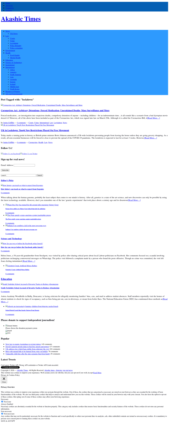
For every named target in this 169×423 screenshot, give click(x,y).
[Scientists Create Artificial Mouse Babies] (21, 265)
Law (7, 36)
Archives (9, 10)
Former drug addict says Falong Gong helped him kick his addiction (25, 209)
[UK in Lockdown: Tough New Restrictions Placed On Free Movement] (27, 125)
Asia (11, 77)
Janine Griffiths (8, 122)
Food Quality (15, 55)
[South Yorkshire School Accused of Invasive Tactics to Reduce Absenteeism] (29, 284)
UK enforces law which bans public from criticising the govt (27, 349)
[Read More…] (153, 118)
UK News (14, 33)
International (10, 67)
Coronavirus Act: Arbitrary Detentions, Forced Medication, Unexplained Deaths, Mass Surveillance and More (55, 110)
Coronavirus (33, 142)
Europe (12, 82)
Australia (13, 79)
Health (8, 53)
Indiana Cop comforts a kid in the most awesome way (21, 230)
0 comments (21, 122)
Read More (97, 372)
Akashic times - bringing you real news (58, 370)
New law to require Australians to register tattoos (23, 344)
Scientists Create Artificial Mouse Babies (17, 270)
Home (8, 3)
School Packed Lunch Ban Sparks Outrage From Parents (22, 310)
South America (15, 74)
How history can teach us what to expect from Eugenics (22, 189)
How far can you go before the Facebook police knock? (22, 247)
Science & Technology (14, 62)
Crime (12, 41)
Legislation (14, 43)
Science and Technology (11, 238)
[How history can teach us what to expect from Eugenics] (22, 185)
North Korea (14, 89)
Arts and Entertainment (14, 94)
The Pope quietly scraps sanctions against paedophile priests (23, 219)
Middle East (14, 86)
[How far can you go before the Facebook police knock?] (22, 243)
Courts (12, 38)
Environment (10, 50)
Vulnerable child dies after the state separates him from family (28, 354)
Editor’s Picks (7, 180)
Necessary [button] (4, 399)
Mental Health (15, 57)
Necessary (7, 401)
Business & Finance (13, 91)
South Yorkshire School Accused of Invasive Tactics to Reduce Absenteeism (30, 287)
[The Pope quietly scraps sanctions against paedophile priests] (28, 215)
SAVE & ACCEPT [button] (8, 421)
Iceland (12, 84)
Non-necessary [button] (6, 411)
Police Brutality (15, 45)
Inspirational (10, 65)
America (13, 72)
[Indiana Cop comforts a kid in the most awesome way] (26, 225)
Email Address (7, 165)
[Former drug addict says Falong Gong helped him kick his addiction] (32, 205)
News (8, 31)
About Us (9, 5)
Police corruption (16, 48)
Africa (12, 69)
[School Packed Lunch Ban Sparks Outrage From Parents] (32, 306)
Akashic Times (21, 18)
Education (9, 60)
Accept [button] (90, 372)
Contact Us (10, 8)
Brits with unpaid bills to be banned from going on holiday (27, 351)
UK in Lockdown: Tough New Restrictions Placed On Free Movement (35, 130)
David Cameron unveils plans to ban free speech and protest (27, 346)
